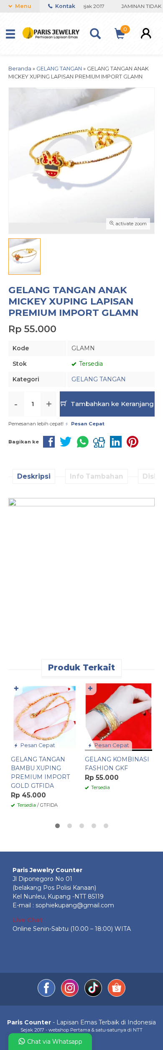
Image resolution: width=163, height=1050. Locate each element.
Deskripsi (34, 476)
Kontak (64, 6)
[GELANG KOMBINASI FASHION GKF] (118, 716)
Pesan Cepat (37, 745)
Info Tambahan (96, 476)
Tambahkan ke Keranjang (111, 404)
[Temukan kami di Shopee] (116, 994)
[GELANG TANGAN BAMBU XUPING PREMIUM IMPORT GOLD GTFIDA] (44, 716)
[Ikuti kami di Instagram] (70, 994)
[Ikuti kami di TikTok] (94, 994)
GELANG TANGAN (98, 379)
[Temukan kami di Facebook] (47, 994)
